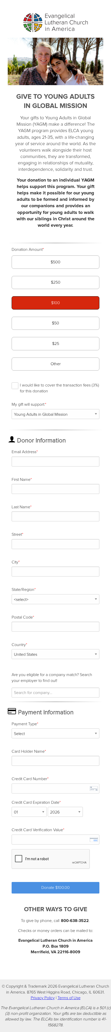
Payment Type (24, 724)
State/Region (23, 590)
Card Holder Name (28, 751)
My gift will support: (28, 404)
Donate (55, 888)
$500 (55, 262)
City (15, 562)
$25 (55, 344)
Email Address (24, 452)
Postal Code (22, 617)
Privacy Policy (43, 998)
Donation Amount (27, 249)
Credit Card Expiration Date (35, 802)
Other (56, 364)
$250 (55, 282)
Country (19, 645)
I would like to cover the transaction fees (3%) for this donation (59, 388)
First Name (21, 480)
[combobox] (55, 693)
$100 (55, 303)
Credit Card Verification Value (37, 830)
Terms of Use (69, 998)
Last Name (21, 507)
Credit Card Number (29, 779)
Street (17, 534)
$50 (55, 323)
